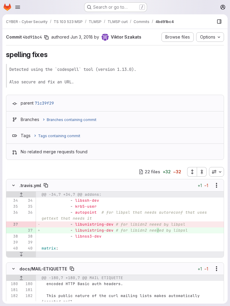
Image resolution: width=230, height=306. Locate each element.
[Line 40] (13, 248)
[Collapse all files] (202, 172)
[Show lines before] (21, 195)
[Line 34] (13, 201)
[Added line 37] (27, 230)
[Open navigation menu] (17, 7)
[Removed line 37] (13, 224)
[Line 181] (13, 290)
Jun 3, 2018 (81, 36)
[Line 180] (13, 284)
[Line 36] (13, 212)
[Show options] (216, 185)
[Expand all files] (192, 172)
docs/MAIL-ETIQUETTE (43, 268)
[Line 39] (13, 242)
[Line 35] (13, 206)
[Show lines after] (21, 254)
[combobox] (216, 172)
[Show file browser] (219, 21)
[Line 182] (13, 296)
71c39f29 (44, 103)
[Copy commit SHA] (46, 37)
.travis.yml (30, 185)
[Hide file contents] (13, 185)
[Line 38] (13, 236)
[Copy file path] (45, 185)
